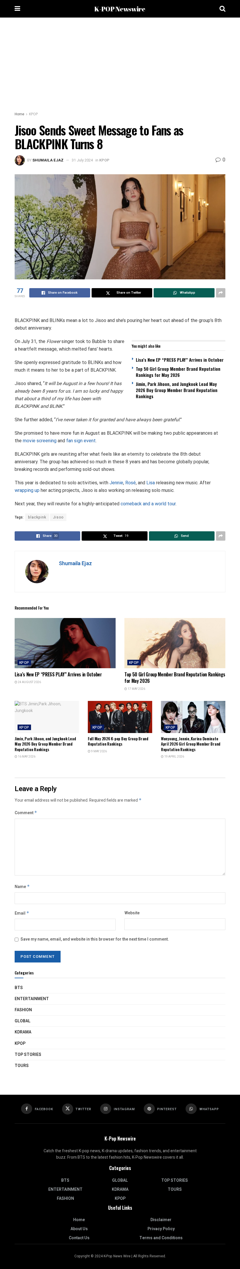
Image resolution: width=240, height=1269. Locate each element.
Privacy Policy (161, 1229)
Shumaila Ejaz (48, 160)
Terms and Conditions (161, 1238)
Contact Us (79, 1238)
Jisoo (58, 517)
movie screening (39, 440)
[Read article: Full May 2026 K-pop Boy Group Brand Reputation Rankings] (120, 717)
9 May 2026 (98, 751)
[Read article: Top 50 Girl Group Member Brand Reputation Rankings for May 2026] (174, 643)
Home (19, 114)
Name (22, 887)
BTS (19, 988)
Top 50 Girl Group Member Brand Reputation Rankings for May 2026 (178, 371)
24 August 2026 (29, 682)
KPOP (33, 114)
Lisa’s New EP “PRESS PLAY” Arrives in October (180, 359)
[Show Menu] (17, 9)
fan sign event (81, 440)
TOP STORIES (28, 1055)
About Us (79, 1229)
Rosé (130, 482)
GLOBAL (22, 1021)
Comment (26, 813)
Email (22, 913)
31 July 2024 (82, 160)
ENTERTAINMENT (32, 999)
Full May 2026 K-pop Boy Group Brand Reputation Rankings (118, 741)
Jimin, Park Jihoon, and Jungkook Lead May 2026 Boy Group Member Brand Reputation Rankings (176, 390)
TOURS (22, 1066)
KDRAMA (23, 1032)
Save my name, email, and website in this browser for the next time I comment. (94, 939)
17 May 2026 (136, 689)
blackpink (37, 517)
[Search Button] (222, 9)
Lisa (151, 482)
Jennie (116, 482)
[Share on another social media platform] (220, 292)
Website (132, 913)
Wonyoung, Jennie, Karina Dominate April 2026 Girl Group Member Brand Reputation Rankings (190, 744)
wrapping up (27, 490)
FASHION (23, 1010)
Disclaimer (161, 1220)
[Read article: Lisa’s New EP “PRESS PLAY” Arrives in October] (65, 643)
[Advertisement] (120, 61)
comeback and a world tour (148, 503)
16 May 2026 (26, 757)
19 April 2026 (174, 757)
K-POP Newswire (119, 9)
